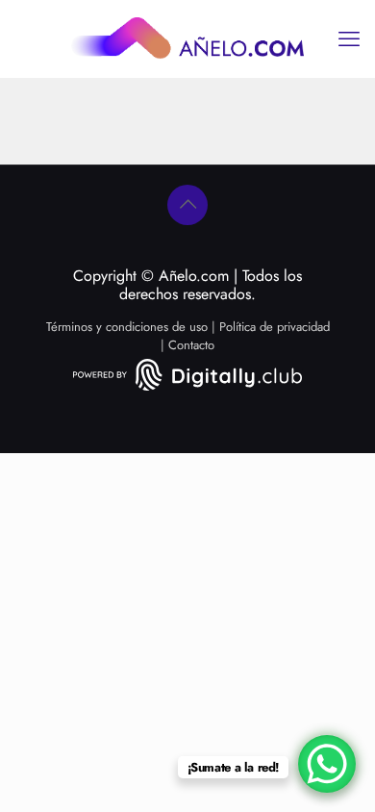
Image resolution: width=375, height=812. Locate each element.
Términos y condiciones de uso (127, 326)
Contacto (191, 345)
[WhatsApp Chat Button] (327, 764)
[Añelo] (187, 38)
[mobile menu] (349, 38)
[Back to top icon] (187, 205)
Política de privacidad (274, 326)
